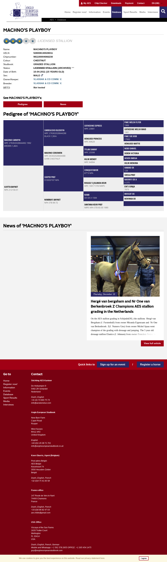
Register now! (80, 12)
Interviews (153, 12)
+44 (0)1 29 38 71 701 (41, 443)
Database (116, 12)
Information (95, 12)
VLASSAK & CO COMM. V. (47, 79)
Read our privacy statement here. (90, 558)
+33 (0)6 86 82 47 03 (40, 510)
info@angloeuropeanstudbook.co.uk (47, 446)
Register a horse (150, 364)
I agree (144, 558)
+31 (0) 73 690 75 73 (40, 400)
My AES (87, 3)
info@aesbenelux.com (41, 403)
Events (106, 12)
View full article (152, 343)
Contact (140, 3)
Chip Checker (101, 3)
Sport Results (130, 12)
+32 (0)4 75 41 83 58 (40, 481)
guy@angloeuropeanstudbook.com (46, 550)
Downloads (116, 3)
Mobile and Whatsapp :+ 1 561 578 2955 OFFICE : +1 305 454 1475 (61, 547)
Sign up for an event (113, 364)
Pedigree (23, 104)
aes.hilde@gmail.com (40, 513)
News (63, 104)
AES (52, 20)
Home (67, 12)
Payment (129, 3)
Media (142, 12)
